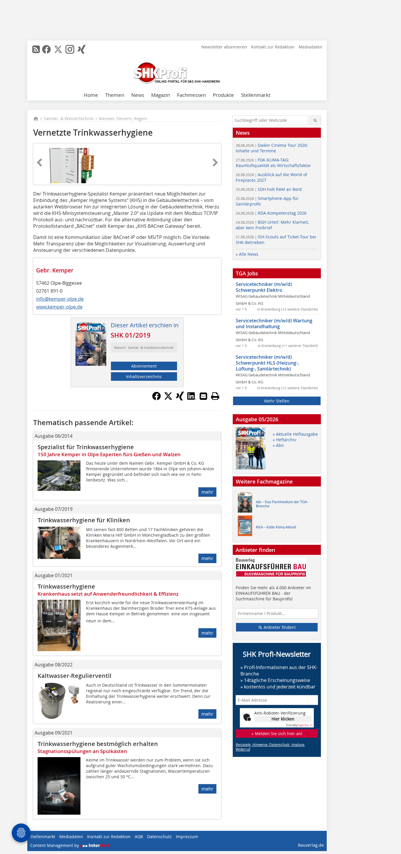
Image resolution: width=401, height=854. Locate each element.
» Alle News (247, 254)
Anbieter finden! (279, 627)
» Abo (278, 445)
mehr (207, 492)
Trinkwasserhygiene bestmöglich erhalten (98, 744)
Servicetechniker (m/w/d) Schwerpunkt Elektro (264, 287)
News (137, 95)
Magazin (160, 95)
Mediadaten (310, 47)
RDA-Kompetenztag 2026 (271, 213)
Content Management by (55, 845)
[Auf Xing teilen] (180, 399)
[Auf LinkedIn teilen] (192, 399)
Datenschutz (159, 836)
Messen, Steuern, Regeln (123, 118)
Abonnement (144, 366)
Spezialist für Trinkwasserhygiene (86, 447)
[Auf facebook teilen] (156, 399)
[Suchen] (315, 120)
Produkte (223, 95)
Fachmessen (191, 95)
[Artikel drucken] (215, 396)
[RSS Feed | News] (36, 49)
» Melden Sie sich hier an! (277, 733)
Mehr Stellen (276, 401)
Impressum (187, 836)
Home (91, 95)
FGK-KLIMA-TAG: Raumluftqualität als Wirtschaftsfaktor (273, 162)
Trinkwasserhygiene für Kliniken (84, 520)
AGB (139, 836)
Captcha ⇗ (299, 725)
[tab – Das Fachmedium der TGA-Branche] (247, 504)
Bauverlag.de (311, 845)
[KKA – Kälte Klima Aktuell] (247, 527)
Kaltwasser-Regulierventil (75, 676)
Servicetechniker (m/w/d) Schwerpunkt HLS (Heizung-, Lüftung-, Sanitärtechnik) (267, 363)
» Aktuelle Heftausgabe (295, 434)
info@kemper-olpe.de (60, 299)
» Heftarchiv (284, 439)
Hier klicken (283, 719)
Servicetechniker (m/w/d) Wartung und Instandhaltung (274, 323)
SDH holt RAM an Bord (269, 189)
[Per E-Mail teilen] (203, 396)
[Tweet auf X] (168, 399)
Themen (114, 95)
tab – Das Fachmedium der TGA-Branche (282, 504)
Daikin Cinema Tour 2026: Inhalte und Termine (272, 148)
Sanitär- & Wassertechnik (68, 118)
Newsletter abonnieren (224, 47)
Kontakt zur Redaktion (272, 47)
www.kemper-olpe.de (59, 307)
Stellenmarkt (255, 95)
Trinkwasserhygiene (66, 586)
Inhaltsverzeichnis (144, 376)
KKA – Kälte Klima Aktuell (276, 527)
